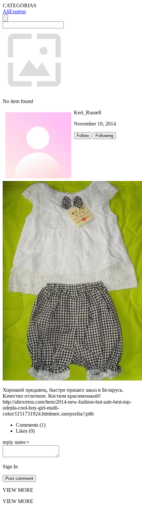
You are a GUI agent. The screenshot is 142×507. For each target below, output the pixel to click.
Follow (83, 135)
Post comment (19, 478)
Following (104, 135)
